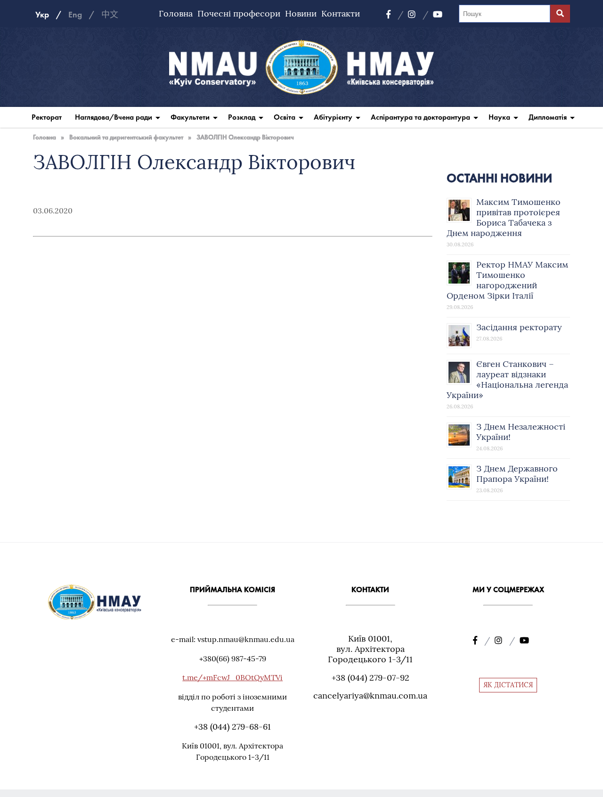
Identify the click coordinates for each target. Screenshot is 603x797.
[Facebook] (394, 14)
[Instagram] (418, 14)
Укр (42, 14)
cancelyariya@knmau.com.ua (370, 695)
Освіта (284, 117)
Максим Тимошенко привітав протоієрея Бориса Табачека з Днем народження (504, 217)
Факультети (190, 117)
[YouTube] (437, 14)
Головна (176, 13)
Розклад (241, 117)
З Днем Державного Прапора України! (517, 473)
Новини (301, 13)
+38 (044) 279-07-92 (370, 677)
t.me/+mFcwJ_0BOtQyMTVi (232, 677)
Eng (75, 14)
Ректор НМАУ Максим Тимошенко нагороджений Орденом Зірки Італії (507, 280)
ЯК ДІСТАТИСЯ (508, 685)
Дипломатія (548, 117)
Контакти (340, 13)
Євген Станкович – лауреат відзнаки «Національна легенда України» (507, 379)
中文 (109, 14)
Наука (499, 117)
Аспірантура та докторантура (420, 117)
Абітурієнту (333, 117)
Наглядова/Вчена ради (113, 117)
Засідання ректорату (519, 327)
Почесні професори (238, 13)
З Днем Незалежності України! (520, 431)
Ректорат (47, 117)
